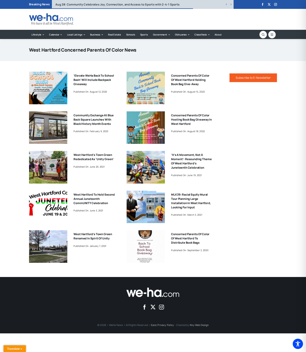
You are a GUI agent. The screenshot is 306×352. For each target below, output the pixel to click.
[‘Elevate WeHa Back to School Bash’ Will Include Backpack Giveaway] (48, 74)
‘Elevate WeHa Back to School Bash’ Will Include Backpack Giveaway (93, 80)
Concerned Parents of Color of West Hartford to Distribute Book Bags (190, 238)
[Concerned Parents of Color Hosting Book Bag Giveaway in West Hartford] (146, 114)
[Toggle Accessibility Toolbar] (297, 343)
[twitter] (269, 4)
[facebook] (262, 4)
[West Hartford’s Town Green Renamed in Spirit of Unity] (48, 233)
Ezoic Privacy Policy (162, 325)
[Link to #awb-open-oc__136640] (272, 34)
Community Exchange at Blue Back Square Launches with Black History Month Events (93, 119)
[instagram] (275, 4)
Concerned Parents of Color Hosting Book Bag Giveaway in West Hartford (191, 119)
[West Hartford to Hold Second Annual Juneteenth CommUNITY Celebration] (48, 193)
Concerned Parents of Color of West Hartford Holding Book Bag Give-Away (190, 80)
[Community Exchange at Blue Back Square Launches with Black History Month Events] (48, 114)
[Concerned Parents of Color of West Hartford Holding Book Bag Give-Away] (146, 74)
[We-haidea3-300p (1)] (51, 15)
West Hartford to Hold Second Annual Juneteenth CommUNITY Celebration (94, 199)
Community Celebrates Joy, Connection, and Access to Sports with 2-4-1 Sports (117, 4)
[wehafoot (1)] (153, 289)
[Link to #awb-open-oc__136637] (263, 34)
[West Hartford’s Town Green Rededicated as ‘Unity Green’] (48, 153)
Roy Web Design (199, 325)
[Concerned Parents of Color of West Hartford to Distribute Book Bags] (146, 233)
